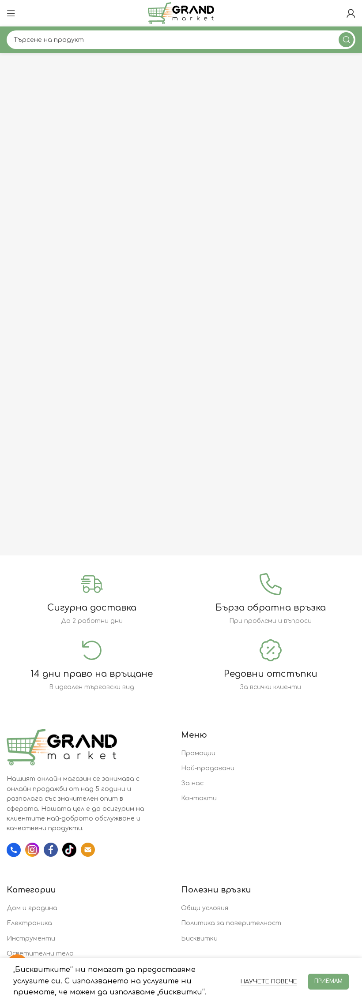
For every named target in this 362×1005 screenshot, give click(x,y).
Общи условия (204, 908)
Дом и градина (32, 908)
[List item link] (16, 850)
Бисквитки (199, 938)
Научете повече (269, 982)
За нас (192, 783)
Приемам (328, 981)
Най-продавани (207, 768)
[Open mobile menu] (11, 13)
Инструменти (31, 938)
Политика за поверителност (231, 923)
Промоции (198, 753)
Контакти (199, 798)
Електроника (29, 923)
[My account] (351, 13)
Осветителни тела (40, 953)
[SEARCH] (346, 39)
